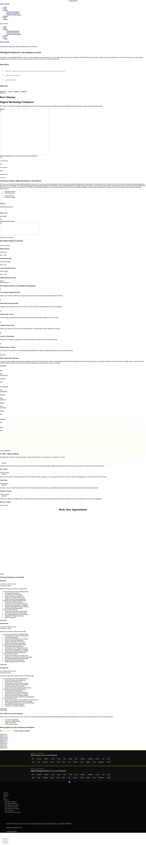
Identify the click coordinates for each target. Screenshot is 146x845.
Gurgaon (52, 762)
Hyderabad (39, 758)
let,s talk (4, 4)
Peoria (94, 762)
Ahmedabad (90, 758)
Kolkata (58, 758)
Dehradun (75, 762)
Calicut (38, 762)
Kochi (69, 762)
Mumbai (70, 758)
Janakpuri (88, 762)
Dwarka (81, 762)
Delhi (33, 758)
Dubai (108, 758)
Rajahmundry (101, 762)
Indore (64, 762)
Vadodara (109, 762)
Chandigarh (45, 762)
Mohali (58, 762)
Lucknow (97, 758)
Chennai (52, 758)
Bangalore (46, 758)
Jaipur (33, 762)
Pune (103, 758)
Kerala (64, 758)
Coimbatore (82, 758)
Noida (76, 758)
